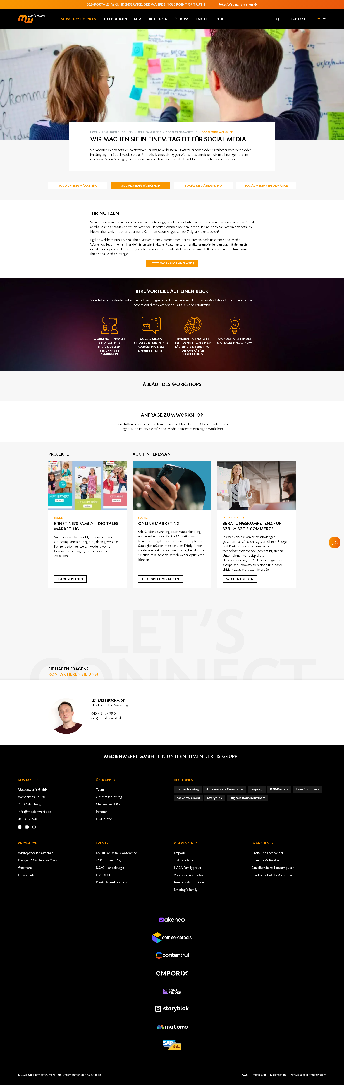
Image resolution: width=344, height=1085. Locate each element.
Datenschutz (278, 1075)
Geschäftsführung (109, 797)
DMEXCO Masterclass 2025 (37, 860)
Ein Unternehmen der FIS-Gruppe (199, 756)
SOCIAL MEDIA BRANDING (203, 185)
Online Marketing (149, 132)
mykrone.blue (183, 860)
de (318, 19)
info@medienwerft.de (107, 718)
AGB (245, 1075)
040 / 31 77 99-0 (103, 713)
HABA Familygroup (187, 868)
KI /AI (138, 19)
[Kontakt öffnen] (334, 542)
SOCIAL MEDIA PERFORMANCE (266, 185)
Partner (101, 812)
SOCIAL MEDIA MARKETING (78, 185)
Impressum (259, 1075)
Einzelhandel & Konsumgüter (273, 868)
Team (100, 790)
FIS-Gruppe (104, 819)
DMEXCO (103, 875)
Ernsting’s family (185, 890)
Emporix (180, 853)
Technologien (115, 19)
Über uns (182, 19)
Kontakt (298, 19)
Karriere (202, 19)
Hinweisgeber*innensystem (308, 1075)
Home (93, 132)
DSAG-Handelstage (110, 868)
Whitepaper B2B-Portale (35, 853)
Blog (220, 19)
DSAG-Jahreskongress (111, 882)
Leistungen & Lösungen (76, 19)
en (324, 19)
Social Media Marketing (181, 132)
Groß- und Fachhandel (267, 853)
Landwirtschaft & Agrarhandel (274, 875)
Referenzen (158, 19)
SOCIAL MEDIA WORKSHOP (140, 185)
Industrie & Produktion (268, 860)
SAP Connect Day (108, 860)
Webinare (25, 868)
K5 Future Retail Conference (116, 853)
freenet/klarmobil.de (189, 882)
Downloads (26, 875)
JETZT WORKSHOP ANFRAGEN (172, 263)
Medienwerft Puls (109, 804)
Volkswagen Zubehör (189, 875)
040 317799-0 (27, 819)
